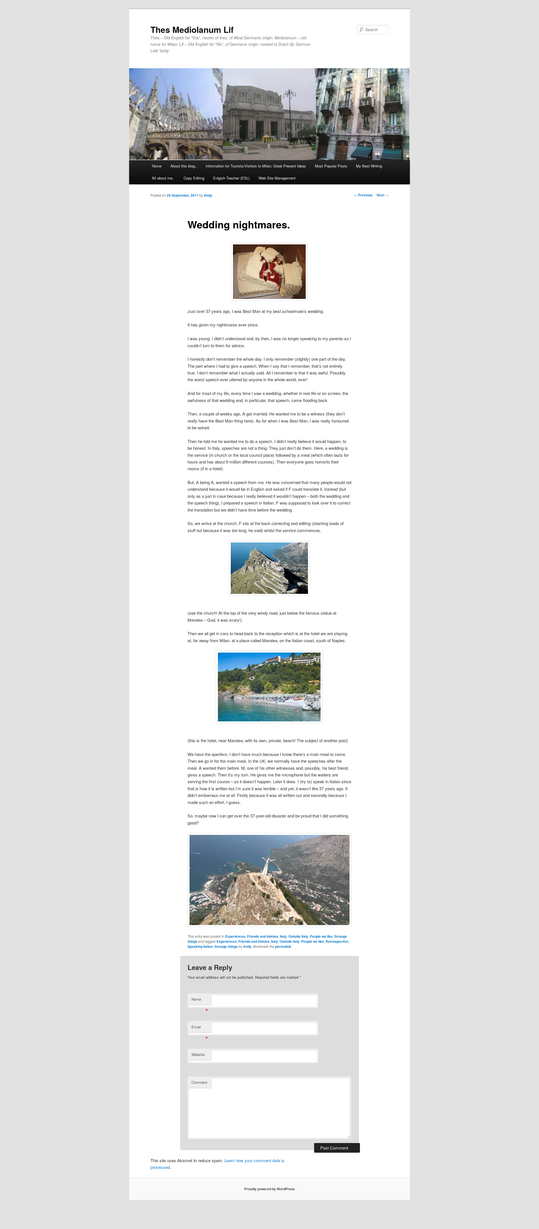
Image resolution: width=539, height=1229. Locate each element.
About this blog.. (183, 166)
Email (199, 1028)
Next (383, 194)
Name (199, 1000)
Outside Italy (298, 936)
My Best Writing (369, 166)
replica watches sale (119, 1212)
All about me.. (163, 178)
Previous (363, 194)
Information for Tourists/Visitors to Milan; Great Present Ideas (256, 166)
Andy (208, 195)
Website (198, 1054)
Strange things (226, 946)
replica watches (126, 1225)
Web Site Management (277, 178)
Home (156, 166)
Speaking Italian (200, 946)
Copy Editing (194, 178)
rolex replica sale (350, 1212)
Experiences (235, 936)
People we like (321, 936)
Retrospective (337, 941)
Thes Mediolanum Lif (192, 29)
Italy (283, 936)
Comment (199, 1082)
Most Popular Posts (331, 166)
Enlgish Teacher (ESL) (231, 178)
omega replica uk (211, 1212)
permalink (283, 946)
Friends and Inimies (262, 936)
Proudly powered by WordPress (269, 1188)
